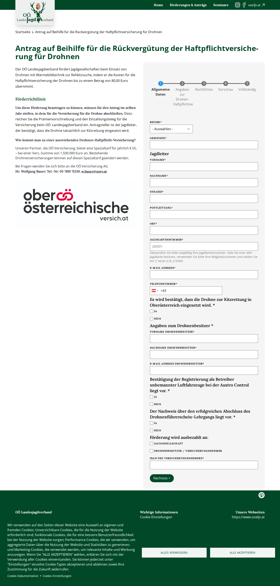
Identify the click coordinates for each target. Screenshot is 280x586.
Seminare (221, 5)
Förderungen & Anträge (188, 5)
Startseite (22, 32)
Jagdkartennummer (166, 239)
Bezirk (155, 122)
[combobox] (154, 291)
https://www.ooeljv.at (248, 517)
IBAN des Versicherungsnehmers (176, 458)
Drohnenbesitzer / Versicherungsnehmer (188, 450)
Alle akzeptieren (242, 552)
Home (158, 5)
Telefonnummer (163, 283)
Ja (155, 311)
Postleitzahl (160, 207)
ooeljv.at (254, 5)
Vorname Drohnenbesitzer (171, 331)
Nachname (158, 175)
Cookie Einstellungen (156, 517)
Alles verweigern (174, 552)
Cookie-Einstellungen (57, 576)
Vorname (157, 159)
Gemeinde (157, 138)
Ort (153, 223)
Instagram (261, 495)
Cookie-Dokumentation (23, 576)
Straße (156, 191)
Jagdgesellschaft (168, 443)
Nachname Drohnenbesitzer (172, 347)
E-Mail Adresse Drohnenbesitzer (176, 363)
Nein (157, 318)
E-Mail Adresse (162, 267)
